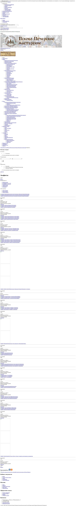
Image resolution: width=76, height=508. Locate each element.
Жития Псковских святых (11, 103)
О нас (3, 484)
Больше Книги (8, 125)
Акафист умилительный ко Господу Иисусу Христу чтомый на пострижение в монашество (16, 456)
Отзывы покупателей (6, 486)
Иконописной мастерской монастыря (11, 60)
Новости (4, 145)
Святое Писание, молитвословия (10, 122)
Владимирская (9, 73)
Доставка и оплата (8, 5)
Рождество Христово (10, 68)
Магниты (6, 136)
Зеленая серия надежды (11, 117)
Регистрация (5, 25)
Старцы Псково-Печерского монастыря (14, 116)
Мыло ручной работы (10, 140)
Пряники (6, 133)
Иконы (3, 59)
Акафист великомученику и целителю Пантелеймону (9, 298)
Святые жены (9, 94)
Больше (8, 69)
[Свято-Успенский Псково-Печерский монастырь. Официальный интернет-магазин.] (31, 47)
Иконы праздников (8, 95)
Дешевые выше (5, 185)
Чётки (6, 135)
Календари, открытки (8, 123)
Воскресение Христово (11, 64)
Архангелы (9, 91)
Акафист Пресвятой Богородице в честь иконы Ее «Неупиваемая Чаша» (13, 343)
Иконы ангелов (7, 89)
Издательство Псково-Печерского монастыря (12, 102)
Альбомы (6, 124)
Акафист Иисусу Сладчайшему (5, 377)
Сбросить (2, 171)
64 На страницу (5, 191)
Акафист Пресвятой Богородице (6, 354)
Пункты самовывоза (8, 7)
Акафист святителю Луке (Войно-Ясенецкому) (8, 398)
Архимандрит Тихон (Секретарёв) (11, 113)
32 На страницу (5, 190)
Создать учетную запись (4, 28)
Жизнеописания (7, 121)
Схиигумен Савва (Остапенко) (10, 112)
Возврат (6, 6)
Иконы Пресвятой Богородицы (10, 70)
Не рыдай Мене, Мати (10, 66)
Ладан (6, 129)
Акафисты (8, 104)
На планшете (7, 98)
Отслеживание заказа (4, 24)
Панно (6, 138)
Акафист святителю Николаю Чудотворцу (7, 207)
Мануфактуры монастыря (9, 61)
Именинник (9, 119)
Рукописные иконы (8, 62)
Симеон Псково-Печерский (11, 87)
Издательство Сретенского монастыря (11, 106)
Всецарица (8, 74)
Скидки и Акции (8, 9)
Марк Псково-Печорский (11, 86)
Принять (9, 1)
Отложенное (4, 22)
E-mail (1, 26)
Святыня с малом (10, 100)
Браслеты (6, 134)
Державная (8, 75)
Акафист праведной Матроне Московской (7, 409)
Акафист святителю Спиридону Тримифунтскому (9, 230)
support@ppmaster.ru (5, 502)
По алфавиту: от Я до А (6, 184)
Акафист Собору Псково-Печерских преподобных (9, 219)
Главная (1, 147)
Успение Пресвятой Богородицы (12, 97)
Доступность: (2, 201)
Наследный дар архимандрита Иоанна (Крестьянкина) (16, 115)
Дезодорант (9, 142)
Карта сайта (4, 487)
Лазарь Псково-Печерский (11, 85)
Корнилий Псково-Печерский (12, 84)
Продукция (5, 147)
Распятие (8, 67)
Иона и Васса (9, 83)
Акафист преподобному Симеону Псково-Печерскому (10, 242)
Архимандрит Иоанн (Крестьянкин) (11, 107)
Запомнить (3, 34)
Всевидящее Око (10, 65)
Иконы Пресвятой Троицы (9, 78)
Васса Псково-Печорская (11, 82)
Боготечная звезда (10, 71)
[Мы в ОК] (11, 470)
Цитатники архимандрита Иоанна (13, 109)
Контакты (6, 8)
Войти (1, 25)
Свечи (6, 127)
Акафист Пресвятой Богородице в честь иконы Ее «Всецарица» (11, 365)
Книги (3, 101)
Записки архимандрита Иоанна (12, 110)
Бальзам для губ (9, 141)
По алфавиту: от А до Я (6, 183)
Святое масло (7, 130)
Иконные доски (5, 143)
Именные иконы (7, 92)
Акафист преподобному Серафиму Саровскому (8, 309)
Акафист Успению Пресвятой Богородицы (8, 387)
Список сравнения (5, 21)
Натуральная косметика (9, 139)
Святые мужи (9, 93)
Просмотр (2, 204)
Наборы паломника (8, 99)
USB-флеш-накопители (9, 137)
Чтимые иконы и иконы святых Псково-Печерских (14, 81)
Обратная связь (5, 488)
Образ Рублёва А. (10, 79)
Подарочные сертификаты (9, 4)
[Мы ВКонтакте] (10, 470)
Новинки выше (5, 182)
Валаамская (9, 72)
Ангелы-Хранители (10, 90)
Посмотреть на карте (6, 503)
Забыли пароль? (6, 27)
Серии (6, 114)
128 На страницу (5, 192)
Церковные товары (5, 126)
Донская (8, 76)
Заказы (3, 20)
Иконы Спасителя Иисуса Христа (10, 63)
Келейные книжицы (10, 108)
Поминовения (4, 58)
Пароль (1, 27)
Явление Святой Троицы (11, 80)
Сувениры (4, 132)
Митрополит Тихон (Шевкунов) (10, 111)
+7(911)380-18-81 (8, 10)
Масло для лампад (8, 128)
